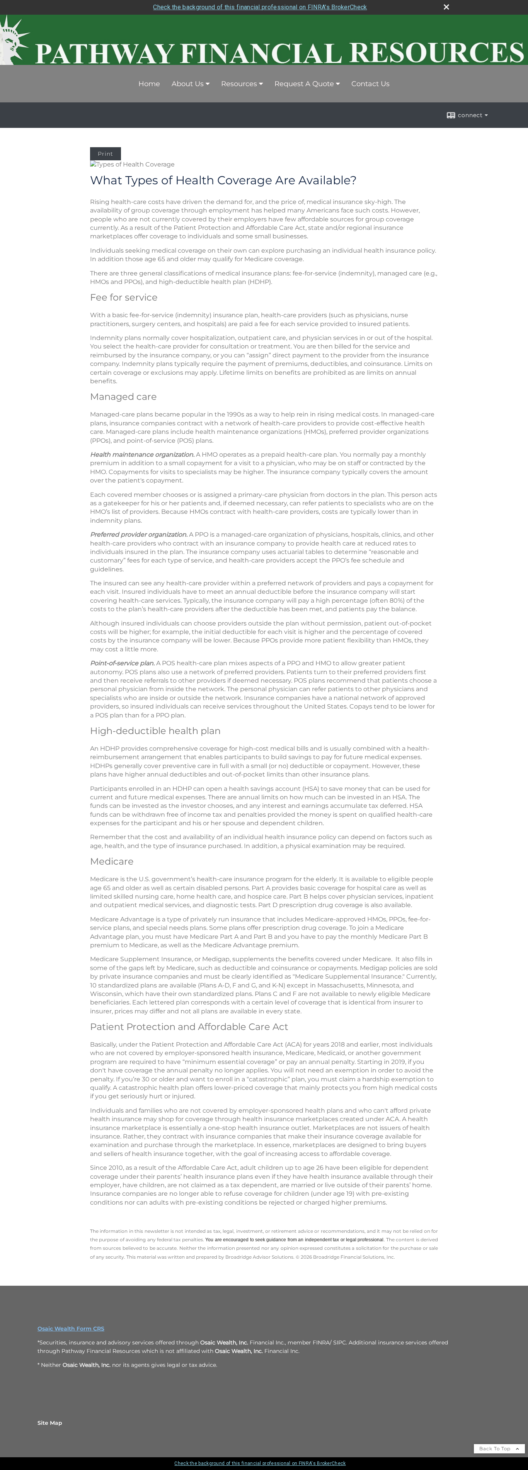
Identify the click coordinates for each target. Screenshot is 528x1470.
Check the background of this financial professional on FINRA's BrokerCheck (260, 7)
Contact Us (370, 84)
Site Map (49, 1422)
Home (149, 84)
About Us (188, 84)
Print (105, 153)
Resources (239, 84)
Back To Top (495, 1448)
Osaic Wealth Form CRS (70, 1328)
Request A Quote (304, 84)
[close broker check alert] (446, 7)
